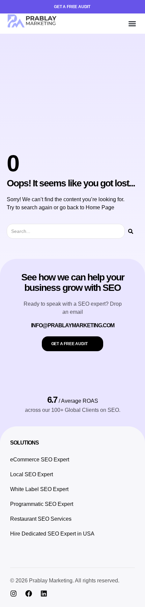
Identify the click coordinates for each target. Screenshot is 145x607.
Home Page (100, 207)
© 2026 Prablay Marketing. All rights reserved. (64, 580)
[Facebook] (28, 593)
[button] (132, 24)
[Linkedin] (44, 593)
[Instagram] (13, 593)
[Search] (131, 231)
